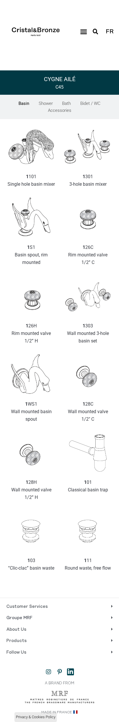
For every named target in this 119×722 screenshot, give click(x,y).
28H (32, 489)
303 (88, 333)
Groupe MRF (19, 618)
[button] (83, 31)
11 (88, 564)
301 (88, 180)
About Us (16, 629)
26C (88, 255)
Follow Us (16, 652)
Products (16, 641)
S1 (32, 255)
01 (88, 486)
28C (88, 411)
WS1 (32, 411)
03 (31, 564)
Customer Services (27, 606)
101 (31, 180)
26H (32, 333)
